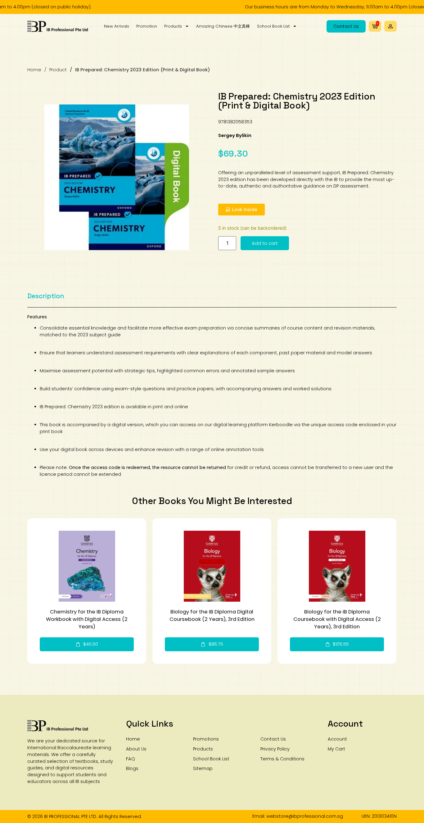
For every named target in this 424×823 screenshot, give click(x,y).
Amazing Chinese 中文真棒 (223, 26)
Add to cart (265, 243)
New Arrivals (116, 26)
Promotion (146, 26)
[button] (390, 26)
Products (173, 26)
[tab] (45, 296)
